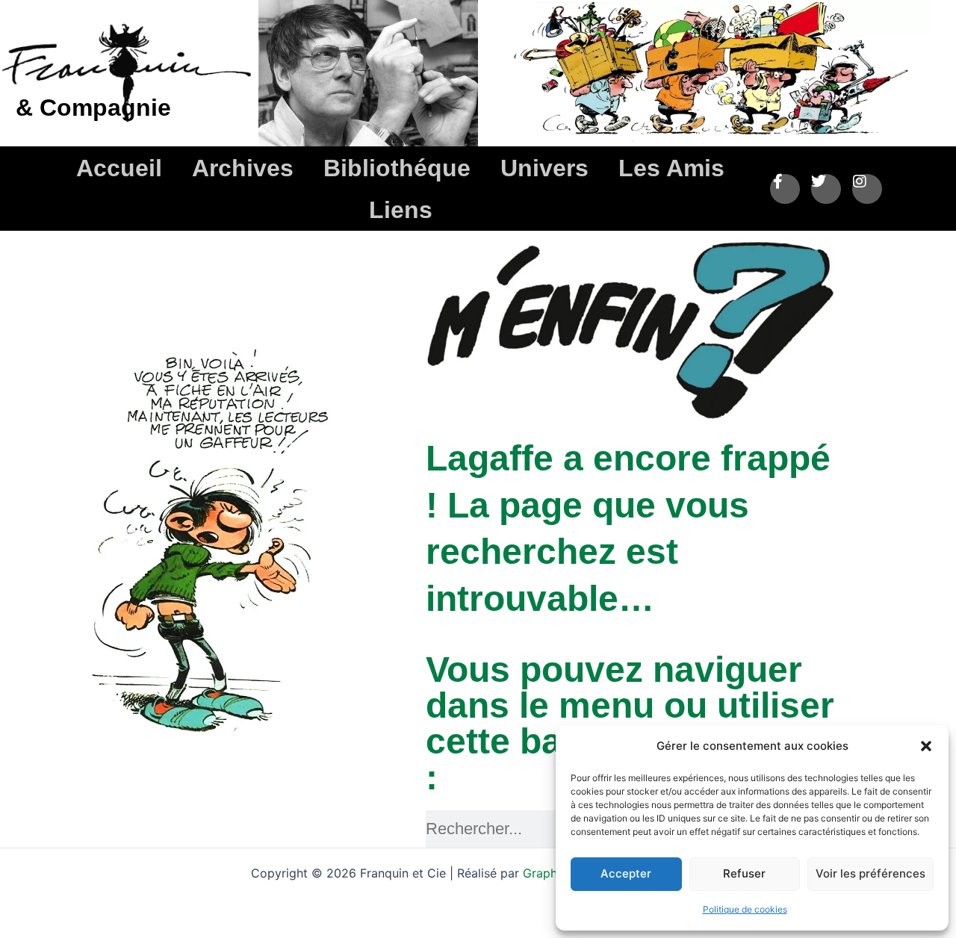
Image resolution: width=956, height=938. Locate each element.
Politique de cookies (745, 909)
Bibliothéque (397, 168)
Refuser (744, 873)
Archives (243, 168)
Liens (400, 209)
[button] (926, 746)
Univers (544, 168)
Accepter (625, 873)
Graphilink (553, 873)
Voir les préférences (870, 873)
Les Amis (671, 168)
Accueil (119, 168)
